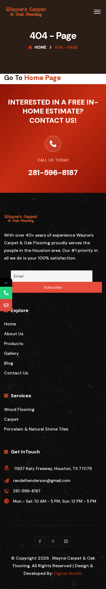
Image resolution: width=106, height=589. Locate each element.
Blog (8, 363)
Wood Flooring (19, 409)
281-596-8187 (53, 172)
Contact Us (16, 373)
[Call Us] (6, 293)
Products (13, 343)
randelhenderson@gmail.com (41, 480)
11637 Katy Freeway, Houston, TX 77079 (53, 468)
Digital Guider (68, 573)
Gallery (11, 353)
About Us (13, 334)
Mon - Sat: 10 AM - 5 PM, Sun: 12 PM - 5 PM (54, 501)
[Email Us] (6, 305)
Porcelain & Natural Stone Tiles (36, 429)
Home (40, 47)
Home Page (42, 77)
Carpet (11, 419)
